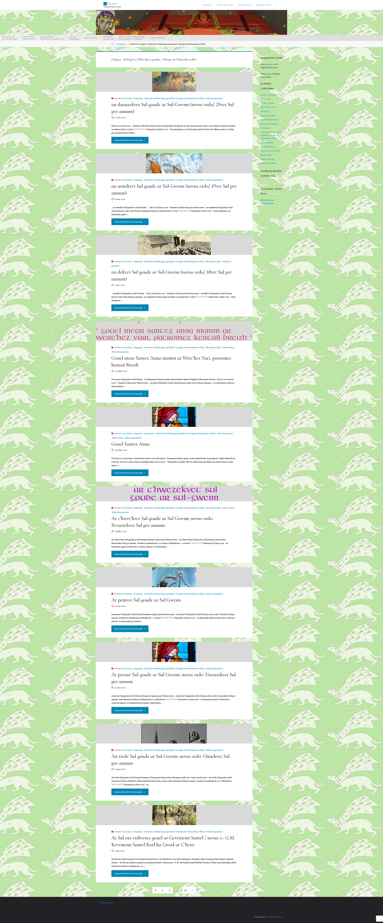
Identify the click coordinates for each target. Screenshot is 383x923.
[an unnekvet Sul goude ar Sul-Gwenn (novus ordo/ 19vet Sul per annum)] (174, 163)
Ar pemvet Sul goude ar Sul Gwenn (146, 600)
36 (185, 890)
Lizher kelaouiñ (267, 142)
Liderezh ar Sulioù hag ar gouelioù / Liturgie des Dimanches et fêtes (174, 98)
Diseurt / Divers (267, 103)
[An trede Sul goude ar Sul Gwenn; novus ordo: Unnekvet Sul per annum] (174, 733)
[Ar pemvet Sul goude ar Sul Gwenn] (174, 577)
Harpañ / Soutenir (268, 115)
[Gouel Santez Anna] (174, 417)
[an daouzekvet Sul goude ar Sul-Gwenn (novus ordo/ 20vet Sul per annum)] (174, 82)
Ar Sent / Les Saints (123, 98)
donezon (270, 64)
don (270, 73)
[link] (277, 5)
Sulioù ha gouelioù (214, 98)
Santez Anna (228, 347)
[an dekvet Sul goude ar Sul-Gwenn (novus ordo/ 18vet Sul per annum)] (174, 245)
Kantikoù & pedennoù (270, 119)
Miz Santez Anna (213, 261)
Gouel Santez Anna (130, 444)
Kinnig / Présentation (269, 123)
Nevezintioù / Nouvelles (270, 150)
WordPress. (278, 917)
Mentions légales (107, 902)
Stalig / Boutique (267, 159)
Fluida (268, 917)
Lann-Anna (149, 433)
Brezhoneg (265, 99)
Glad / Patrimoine (268, 107)
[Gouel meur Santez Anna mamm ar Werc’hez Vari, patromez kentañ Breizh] (174, 331)
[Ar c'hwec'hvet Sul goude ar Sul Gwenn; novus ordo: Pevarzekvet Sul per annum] (174, 493)
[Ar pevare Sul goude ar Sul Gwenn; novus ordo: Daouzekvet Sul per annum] (174, 652)
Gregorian (121, 44)
